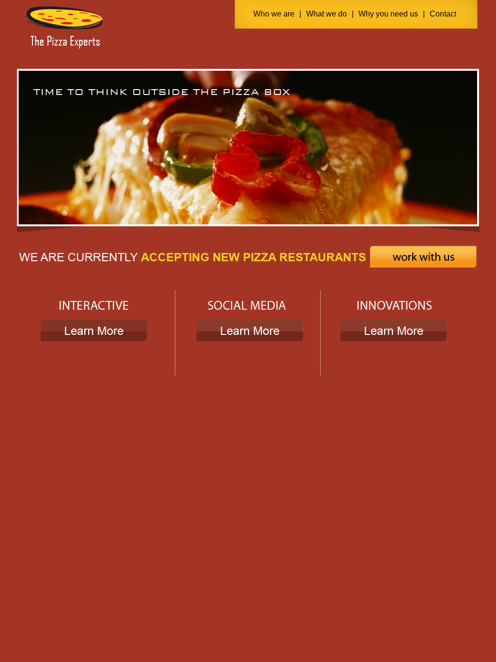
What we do (326, 14)
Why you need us (388, 14)
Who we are (273, 14)
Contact (443, 14)
